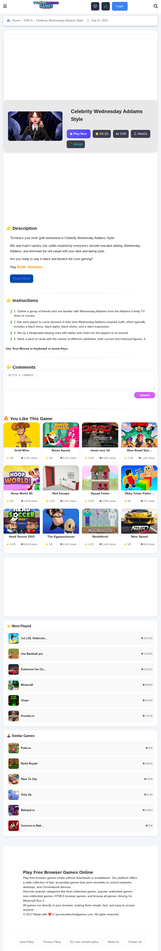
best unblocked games (81, 891)
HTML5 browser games (70, 896)
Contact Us (135, 941)
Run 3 (40, 900)
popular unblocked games (115, 891)
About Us (113, 941)
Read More (21, 278)
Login (119, 6)
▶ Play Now (78, 133)
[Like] (95, 6)
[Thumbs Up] (105, 6)
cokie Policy (26, 941)
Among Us (125, 896)
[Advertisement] (80, 587)
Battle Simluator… (31, 267)
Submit (144, 395)
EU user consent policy (84, 941)
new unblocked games (38, 896)
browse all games (105, 896)
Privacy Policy (52, 941)
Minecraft (29, 900)
